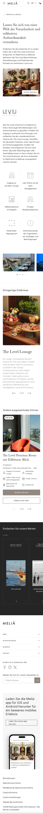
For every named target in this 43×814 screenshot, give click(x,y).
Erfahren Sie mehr (21, 500)
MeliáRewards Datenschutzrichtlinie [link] (18, 788)
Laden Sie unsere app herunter (18, 722)
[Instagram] (9, 667)
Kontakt (6, 653)
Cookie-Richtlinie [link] (10, 792)
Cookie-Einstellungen (12, 797)
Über (5, 634)
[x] (15, 667)
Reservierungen (9, 641)
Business (6, 647)
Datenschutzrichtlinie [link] (12, 783)
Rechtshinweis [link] (9, 778)
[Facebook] (4, 667)
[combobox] (33, 3)
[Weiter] (29, 393)
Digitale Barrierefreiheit (13, 802)
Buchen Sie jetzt (21, 492)
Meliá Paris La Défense (13, 14)
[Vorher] (14, 393)
